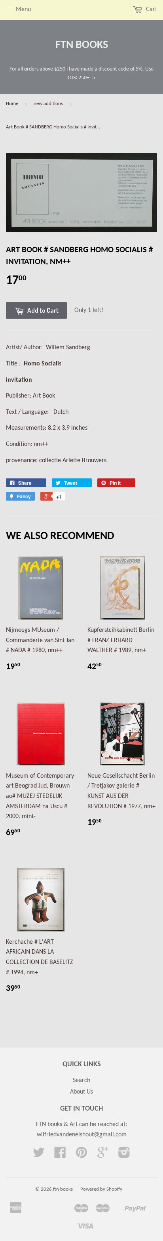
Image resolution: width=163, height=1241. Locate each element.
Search (81, 1080)
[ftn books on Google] (103, 1155)
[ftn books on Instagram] (124, 1155)
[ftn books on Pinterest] (81, 1155)
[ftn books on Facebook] (60, 1155)
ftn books (81, 45)
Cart (150, 9)
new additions (48, 103)
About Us (81, 1092)
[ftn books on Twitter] (39, 1155)
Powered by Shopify (101, 1189)
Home (12, 103)
